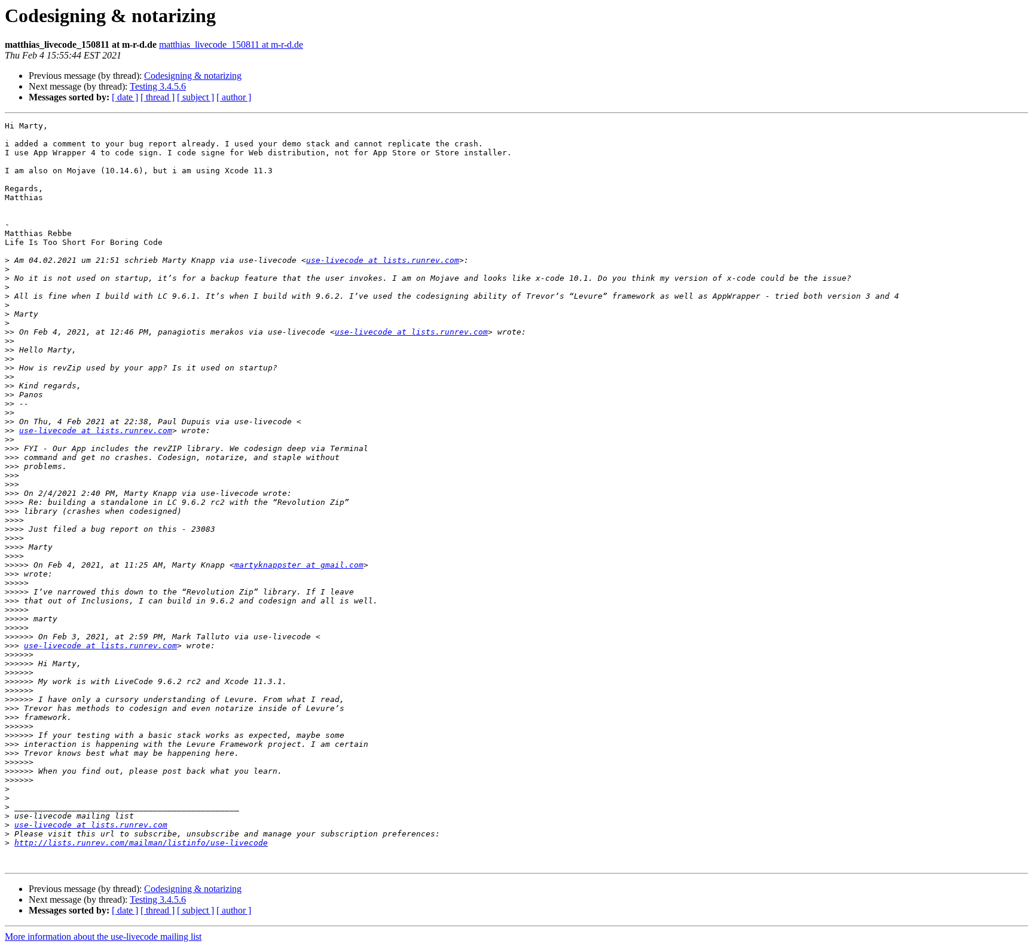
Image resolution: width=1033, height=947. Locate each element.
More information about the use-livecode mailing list (103, 936)
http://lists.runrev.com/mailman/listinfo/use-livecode (141, 842)
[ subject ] (195, 97)
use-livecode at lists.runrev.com (382, 260)
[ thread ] (157, 97)
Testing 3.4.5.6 (158, 86)
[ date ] (125, 97)
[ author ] (233, 97)
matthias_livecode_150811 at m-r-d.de (231, 44)
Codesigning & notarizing (193, 76)
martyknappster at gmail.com (298, 564)
